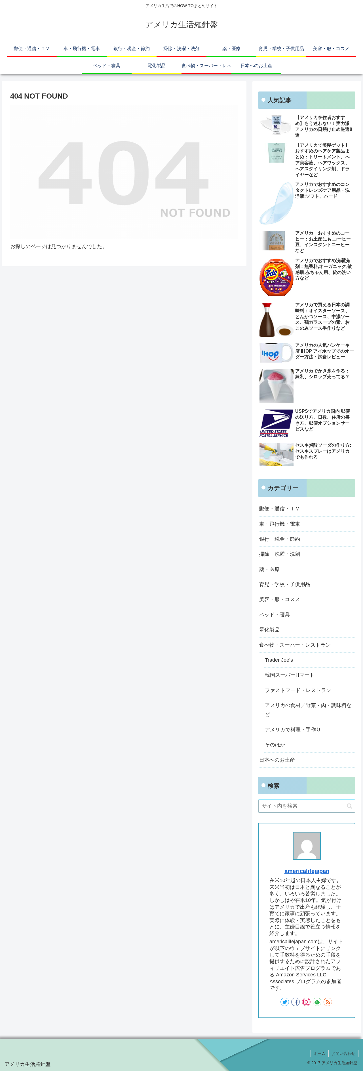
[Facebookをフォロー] (295, 1002)
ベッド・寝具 (274, 615)
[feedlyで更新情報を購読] (317, 1002)
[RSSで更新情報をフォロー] (328, 1002)
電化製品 (269, 630)
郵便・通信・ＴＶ (279, 509)
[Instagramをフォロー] (306, 1002)
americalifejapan (306, 871)
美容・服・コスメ (279, 599)
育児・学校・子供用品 (284, 584)
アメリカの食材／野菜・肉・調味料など (308, 709)
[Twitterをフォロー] (284, 1002)
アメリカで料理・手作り (293, 730)
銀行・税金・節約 (279, 539)
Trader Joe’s (279, 660)
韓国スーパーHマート (290, 675)
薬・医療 (269, 569)
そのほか (275, 745)
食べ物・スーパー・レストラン (295, 645)
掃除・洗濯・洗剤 (279, 554)
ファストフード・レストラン (298, 690)
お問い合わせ (343, 1053)
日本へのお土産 (277, 760)
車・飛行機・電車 (279, 524)
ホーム (320, 1053)
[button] (349, 806)
